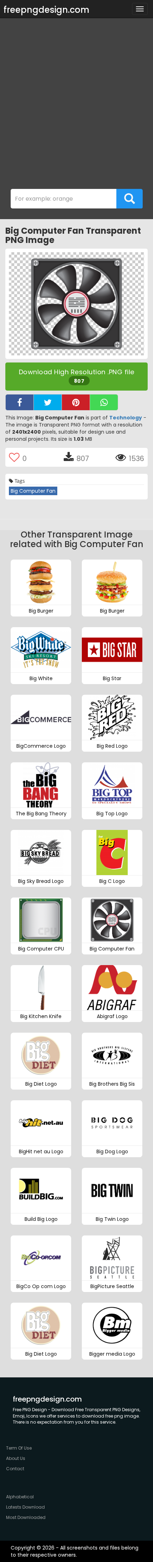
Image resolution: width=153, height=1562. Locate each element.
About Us (15, 1458)
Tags (19, 480)
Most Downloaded (26, 1517)
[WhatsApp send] (104, 402)
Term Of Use (19, 1448)
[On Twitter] (47, 402)
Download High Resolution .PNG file (76, 376)
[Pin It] (76, 402)
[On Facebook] (19, 402)
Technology (125, 417)
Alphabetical (20, 1497)
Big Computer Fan (33, 490)
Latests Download (25, 1507)
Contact (15, 1469)
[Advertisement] (76, 105)
